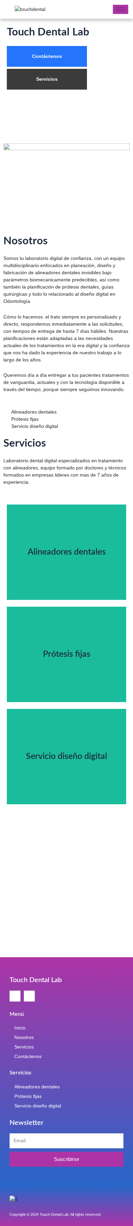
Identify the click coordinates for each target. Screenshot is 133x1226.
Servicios (47, 79)
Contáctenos (47, 56)
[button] (10, 848)
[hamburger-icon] (120, 9)
